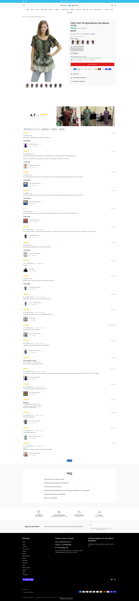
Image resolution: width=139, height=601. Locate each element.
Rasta (23, 565)
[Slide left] (23, 85)
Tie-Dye (24, 551)
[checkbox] (61, 129)
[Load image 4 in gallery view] (42, 86)
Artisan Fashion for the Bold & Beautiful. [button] (101, 539)
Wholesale (25, 574)
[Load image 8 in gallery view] (60, 86)
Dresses (24, 553)
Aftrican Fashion (26, 567)
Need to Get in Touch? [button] (64, 538)
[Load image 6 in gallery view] (51, 86)
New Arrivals (25, 549)
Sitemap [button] (26, 538)
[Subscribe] (112, 525)
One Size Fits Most (76, 49)
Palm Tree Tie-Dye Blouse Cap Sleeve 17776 (35, 16)
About (23, 544)
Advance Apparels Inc (30, 597)
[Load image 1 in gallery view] (27, 86)
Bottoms (24, 558)
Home (23, 16)
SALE (23, 572)
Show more (69, 460)
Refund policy (38, 597)
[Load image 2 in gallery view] (32, 86)
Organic (24, 570)
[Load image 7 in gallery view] (56, 86)
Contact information (69, 597)
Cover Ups (25, 563)
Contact (24, 546)
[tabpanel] (69, 295)
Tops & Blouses (26, 556)
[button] (24, 5)
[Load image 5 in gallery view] (46, 86)
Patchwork (24, 560)
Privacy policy (45, 597)
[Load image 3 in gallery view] (37, 86)
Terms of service (53, 597)
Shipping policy (60, 597)
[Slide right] (63, 85)
